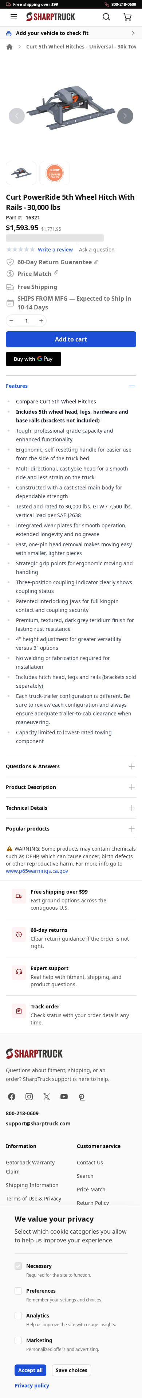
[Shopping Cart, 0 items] (127, 17)
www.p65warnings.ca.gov (37, 870)
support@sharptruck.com (38, 1123)
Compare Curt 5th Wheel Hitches (56, 401)
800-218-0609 (22, 1113)
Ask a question (97, 249)
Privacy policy (32, 1385)
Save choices (71, 1370)
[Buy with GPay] (33, 359)
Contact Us (90, 1162)
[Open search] (106, 17)
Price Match (91, 1189)
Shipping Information (32, 1185)
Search (85, 1175)
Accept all (30, 1370)
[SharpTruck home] (50, 17)
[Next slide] (125, 116)
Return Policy (93, 1202)
